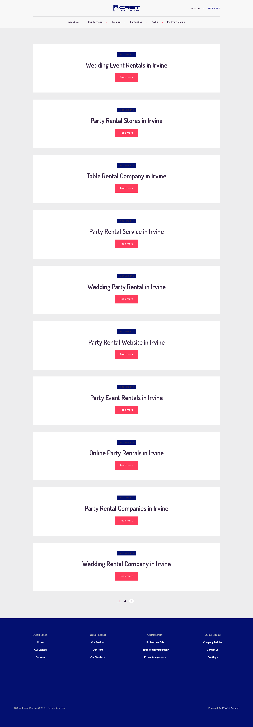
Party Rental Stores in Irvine (127, 120)
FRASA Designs (230, 708)
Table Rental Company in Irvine (126, 176)
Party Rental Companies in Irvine (126, 508)
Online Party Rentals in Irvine (126, 453)
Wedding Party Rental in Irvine (126, 287)
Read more (126, 77)
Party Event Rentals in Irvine (126, 398)
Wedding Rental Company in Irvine (126, 564)
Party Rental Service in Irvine (126, 231)
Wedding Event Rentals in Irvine (126, 65)
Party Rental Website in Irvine (126, 342)
